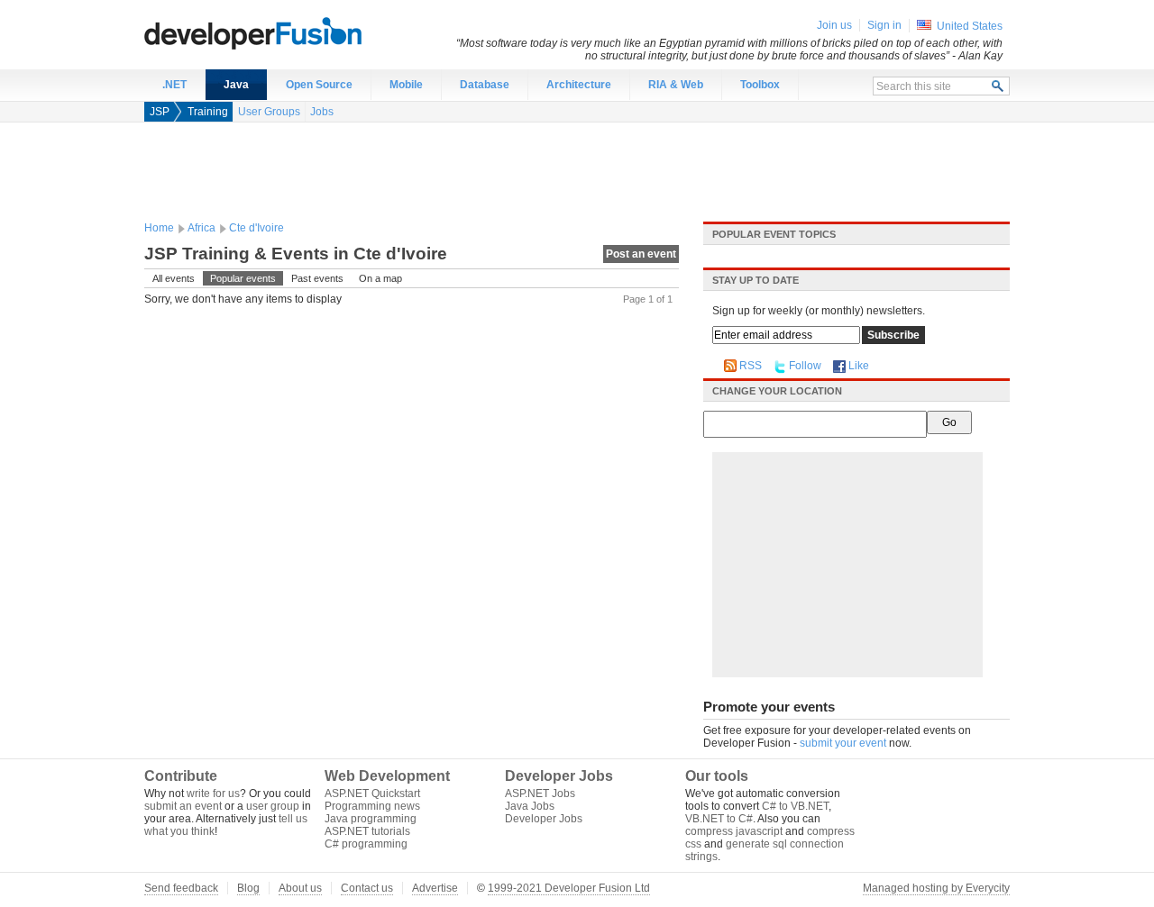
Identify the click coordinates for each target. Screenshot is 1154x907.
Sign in (884, 25)
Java (236, 84)
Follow (805, 365)
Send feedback (181, 888)
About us (300, 888)
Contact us (367, 888)
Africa (201, 228)
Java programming (371, 818)
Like (858, 365)
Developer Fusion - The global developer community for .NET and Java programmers (297, 32)
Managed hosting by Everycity (936, 888)
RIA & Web (675, 84)
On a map (380, 278)
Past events (317, 278)
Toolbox (760, 84)
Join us (834, 25)
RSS (750, 365)
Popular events (243, 278)
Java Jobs (529, 806)
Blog (248, 888)
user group (272, 806)
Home (159, 228)
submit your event (843, 743)
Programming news (372, 806)
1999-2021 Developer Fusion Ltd (569, 888)
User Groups (269, 111)
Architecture (578, 84)
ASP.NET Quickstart (372, 793)
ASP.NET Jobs (540, 793)
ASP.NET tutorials (367, 831)
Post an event (641, 254)
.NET (174, 84)
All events (173, 278)
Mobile (406, 84)
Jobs (322, 111)
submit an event (183, 806)
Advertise (435, 888)
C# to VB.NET (795, 806)
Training (208, 111)
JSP (159, 111)
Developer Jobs (543, 818)
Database (484, 84)
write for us (213, 793)
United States (970, 26)
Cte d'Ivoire (256, 228)
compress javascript (734, 831)
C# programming (366, 844)
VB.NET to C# (719, 818)
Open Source (319, 84)
